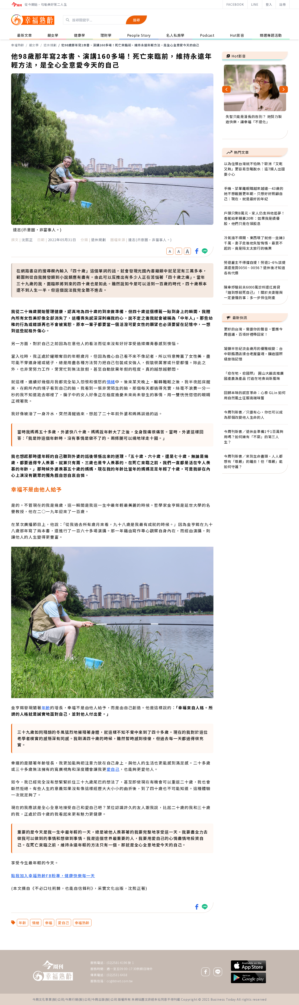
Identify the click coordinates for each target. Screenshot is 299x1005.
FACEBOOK (235, 4)
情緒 (111, 381)
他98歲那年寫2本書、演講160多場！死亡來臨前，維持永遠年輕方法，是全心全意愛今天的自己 (130, 45)
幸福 (49, 922)
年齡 (46, 707)
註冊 (282, 4)
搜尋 (136, 19)
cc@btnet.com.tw (120, 981)
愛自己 (113, 769)
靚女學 (34, 45)
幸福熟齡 (17, 45)
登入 (269, 4)
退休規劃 (50, 45)
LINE (255, 4)
